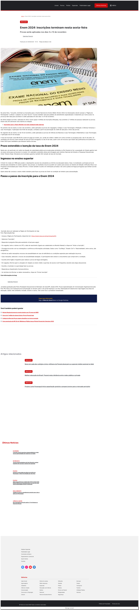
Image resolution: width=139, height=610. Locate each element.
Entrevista (16, 461)
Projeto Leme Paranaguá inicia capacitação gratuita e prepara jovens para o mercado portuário (57, 386)
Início (22, 16)
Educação (24, 22)
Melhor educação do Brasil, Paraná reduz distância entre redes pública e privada (52, 375)
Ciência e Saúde (17, 501)
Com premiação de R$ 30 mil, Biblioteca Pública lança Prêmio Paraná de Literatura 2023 (28, 321)
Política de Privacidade (104, 603)
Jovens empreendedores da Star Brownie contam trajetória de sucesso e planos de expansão (25, 463)
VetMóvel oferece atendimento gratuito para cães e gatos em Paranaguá (26, 493)
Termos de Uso (116, 603)
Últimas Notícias (101, 5)
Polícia (15, 471)
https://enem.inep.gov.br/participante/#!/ (43, 236)
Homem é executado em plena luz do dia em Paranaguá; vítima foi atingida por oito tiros (24, 473)
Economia (16, 451)
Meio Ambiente (17, 491)
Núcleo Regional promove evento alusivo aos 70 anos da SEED (20, 312)
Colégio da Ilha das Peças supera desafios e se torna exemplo (20, 318)
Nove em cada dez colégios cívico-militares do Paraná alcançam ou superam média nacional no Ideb (59, 364)
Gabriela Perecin (28, 36)
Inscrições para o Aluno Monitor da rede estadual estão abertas (24, 124)
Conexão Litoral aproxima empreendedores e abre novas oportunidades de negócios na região (26, 453)
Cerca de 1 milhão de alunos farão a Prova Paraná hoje (18, 315)
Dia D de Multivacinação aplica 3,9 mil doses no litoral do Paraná (25, 503)
